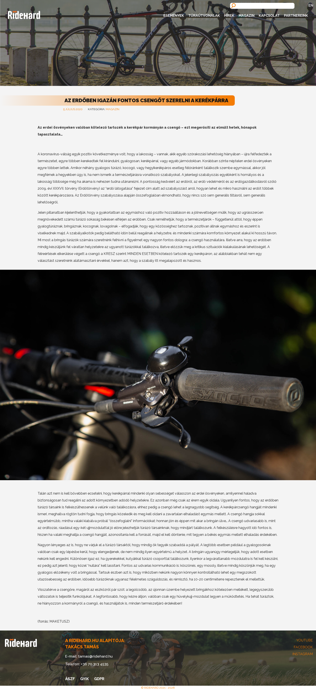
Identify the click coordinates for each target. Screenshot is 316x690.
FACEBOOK (303, 647)
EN (310, 5)
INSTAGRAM (302, 654)
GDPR (99, 678)
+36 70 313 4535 (94, 664)
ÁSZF (70, 678)
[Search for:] (262, 5)
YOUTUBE (304, 640)
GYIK (84, 678)
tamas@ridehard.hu (95, 656)
